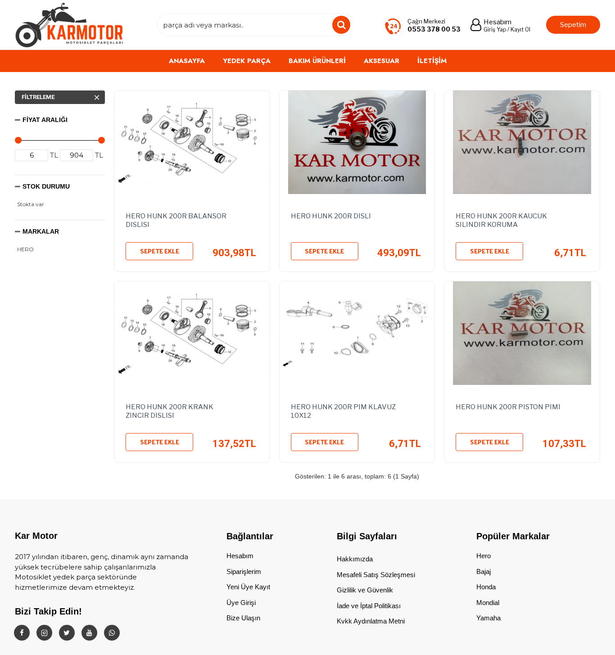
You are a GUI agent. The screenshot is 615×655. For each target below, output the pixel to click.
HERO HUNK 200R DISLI (331, 216)
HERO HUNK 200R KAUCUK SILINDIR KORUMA (501, 220)
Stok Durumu (46, 186)
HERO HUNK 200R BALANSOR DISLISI (176, 220)
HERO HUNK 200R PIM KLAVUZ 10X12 (343, 411)
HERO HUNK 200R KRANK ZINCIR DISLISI (169, 411)
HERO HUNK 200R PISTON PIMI (508, 407)
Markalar (41, 231)
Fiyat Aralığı (45, 119)
